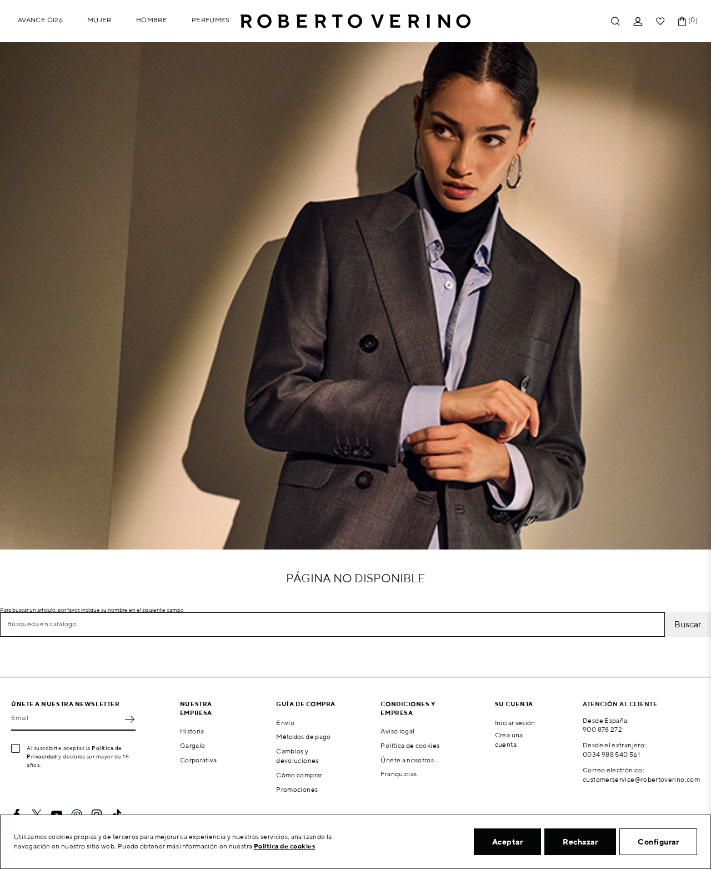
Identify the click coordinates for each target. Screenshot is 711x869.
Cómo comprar (299, 775)
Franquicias (398, 774)
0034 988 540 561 (611, 754)
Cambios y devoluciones (297, 756)
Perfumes (211, 20)
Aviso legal (397, 731)
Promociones (297, 789)
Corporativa (198, 760)
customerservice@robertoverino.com (641, 779)
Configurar (658, 841)
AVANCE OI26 (40, 20)
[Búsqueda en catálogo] (615, 21)
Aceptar (507, 841)
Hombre (151, 20)
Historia (192, 731)
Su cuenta (514, 703)
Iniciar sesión (515, 722)
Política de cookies (409, 745)
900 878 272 (602, 729)
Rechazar (580, 841)
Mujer (99, 20)
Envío (285, 722)
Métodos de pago (303, 736)
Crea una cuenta (509, 739)
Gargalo (193, 745)
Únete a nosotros (407, 760)
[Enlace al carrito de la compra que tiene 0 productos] (682, 21)
